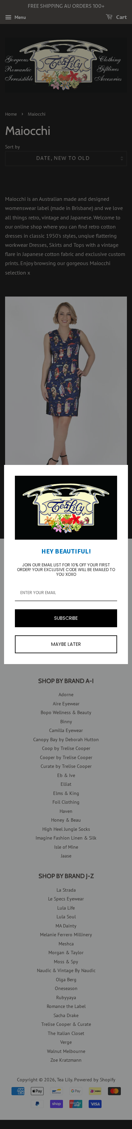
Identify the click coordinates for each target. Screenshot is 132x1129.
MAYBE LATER (66, 644)
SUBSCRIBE (66, 618)
